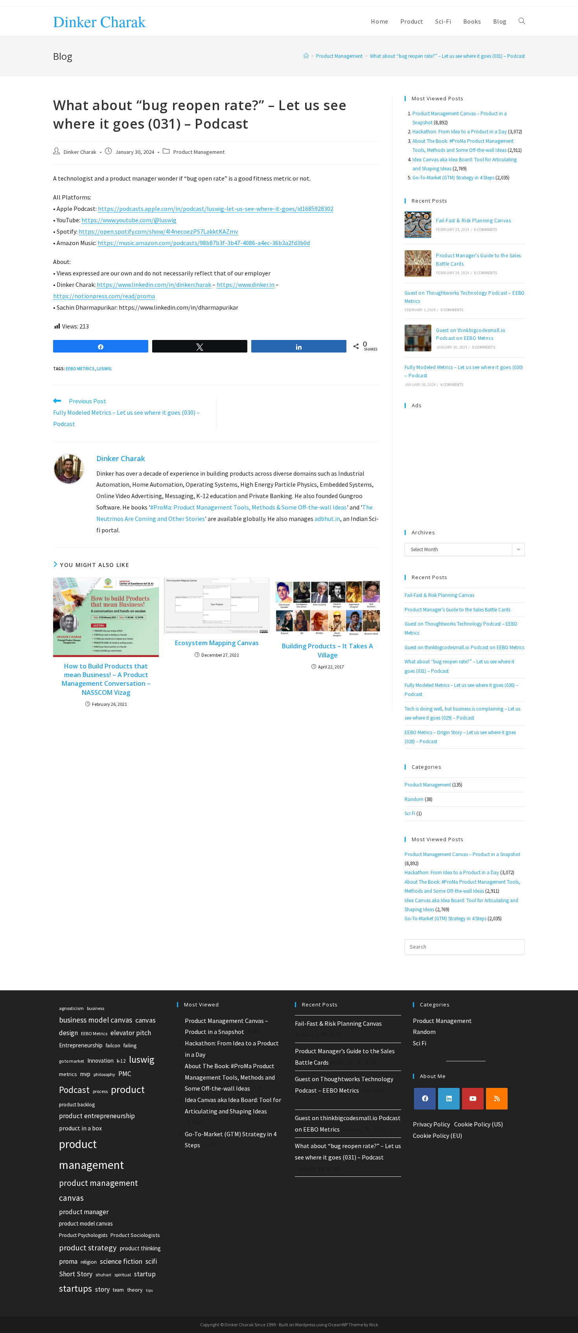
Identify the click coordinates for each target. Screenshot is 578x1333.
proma (68, 1261)
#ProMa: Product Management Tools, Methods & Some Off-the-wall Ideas (248, 507)
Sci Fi (410, 813)
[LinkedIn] (449, 1099)
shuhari (103, 1275)
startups (75, 1288)
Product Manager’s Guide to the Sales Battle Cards (457, 609)
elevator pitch (130, 1032)
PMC (124, 1073)
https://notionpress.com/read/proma (104, 296)
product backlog (77, 1104)
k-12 (121, 1061)
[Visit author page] (69, 468)
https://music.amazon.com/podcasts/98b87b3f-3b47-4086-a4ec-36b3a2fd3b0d (204, 243)
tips (149, 1290)
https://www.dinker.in (245, 284)
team (118, 1290)
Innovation (100, 1060)
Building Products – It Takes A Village (327, 650)
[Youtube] (473, 1099)
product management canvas (98, 1191)
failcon (113, 1045)
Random (414, 799)
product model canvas (86, 1223)
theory (135, 1289)
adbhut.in (327, 518)
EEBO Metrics (80, 368)
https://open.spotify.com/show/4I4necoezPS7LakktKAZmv (158, 231)
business (95, 1008)
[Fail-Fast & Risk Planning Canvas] (418, 224)
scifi (151, 1261)
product (128, 1089)
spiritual (122, 1275)
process (100, 1091)
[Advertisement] (465, 465)
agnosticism (71, 1008)
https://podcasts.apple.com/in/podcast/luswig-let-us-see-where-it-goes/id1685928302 (215, 208)
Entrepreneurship (81, 1045)
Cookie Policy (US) (478, 1124)
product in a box (80, 1128)
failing (129, 1045)
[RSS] (497, 1099)
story (102, 1289)
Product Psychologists (83, 1235)
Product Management (199, 151)
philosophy (104, 1074)
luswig (104, 368)
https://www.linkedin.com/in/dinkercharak (154, 284)
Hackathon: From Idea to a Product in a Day (459, 131)
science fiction (121, 1261)
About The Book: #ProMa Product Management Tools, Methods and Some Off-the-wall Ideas (230, 1077)
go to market (71, 1061)
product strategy (88, 1248)
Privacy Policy (431, 1124)
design (68, 1032)
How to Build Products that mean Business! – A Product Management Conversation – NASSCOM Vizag (106, 679)
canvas (145, 1020)
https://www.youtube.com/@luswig (129, 220)
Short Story (75, 1274)
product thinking (140, 1248)
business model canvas (95, 1020)
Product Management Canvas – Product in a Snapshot (462, 854)
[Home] (306, 56)
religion (89, 1262)
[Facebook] (425, 1099)
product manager (84, 1211)
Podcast (74, 1089)
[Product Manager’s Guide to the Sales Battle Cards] (418, 263)
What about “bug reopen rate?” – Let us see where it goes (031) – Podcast (447, 56)
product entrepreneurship (97, 1115)
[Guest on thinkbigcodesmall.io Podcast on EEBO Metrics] (418, 338)
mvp (85, 1074)
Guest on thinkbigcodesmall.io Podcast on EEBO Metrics (464, 647)
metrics (68, 1074)
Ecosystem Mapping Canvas (217, 643)
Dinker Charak (99, 21)
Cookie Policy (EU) (437, 1135)
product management (91, 1154)
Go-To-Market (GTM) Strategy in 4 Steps (453, 177)
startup (145, 1274)
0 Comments (485, 229)
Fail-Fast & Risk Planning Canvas (473, 220)
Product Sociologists (135, 1235)
